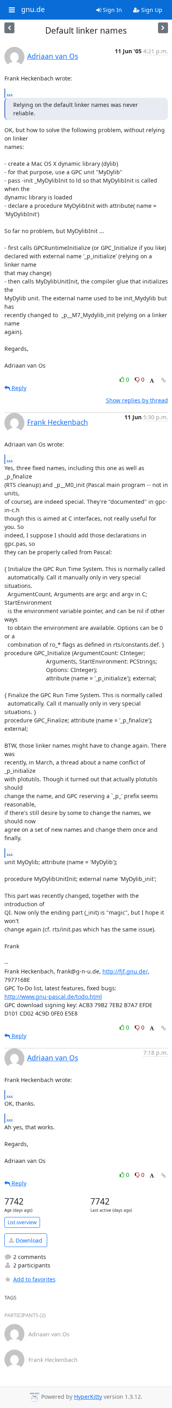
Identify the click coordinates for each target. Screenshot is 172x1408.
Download (28, 1240)
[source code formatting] (163, 27)
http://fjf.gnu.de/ (125, 971)
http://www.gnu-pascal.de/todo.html (53, 996)
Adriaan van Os (52, 56)
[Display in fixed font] (151, 380)
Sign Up (151, 10)
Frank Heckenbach (57, 422)
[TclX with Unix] (9, 27)
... (10, 93)
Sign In (111, 10)
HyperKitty (88, 1396)
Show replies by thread (137, 400)
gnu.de (33, 9)
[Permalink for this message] (163, 380)
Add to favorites (34, 1279)
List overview (22, 1222)
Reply (18, 388)
